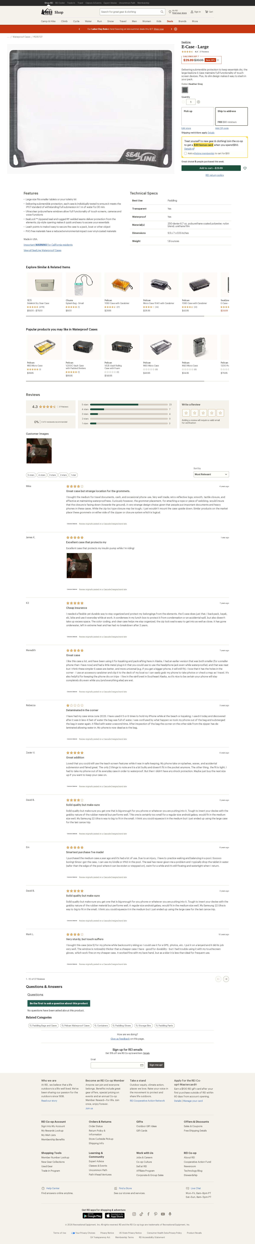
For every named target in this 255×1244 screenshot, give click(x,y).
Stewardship (190, 1175)
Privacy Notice (107, 1233)
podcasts (170, 1214)
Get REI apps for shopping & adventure (104, 1209)
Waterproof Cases (21, 37)
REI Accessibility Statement (152, 1237)
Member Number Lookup (55, 1157)
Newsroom (190, 1166)
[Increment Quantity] (198, 102)
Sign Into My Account (53, 1126)
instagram (134, 1214)
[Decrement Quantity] (184, 102)
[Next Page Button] (226, 979)
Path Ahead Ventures (100, 1174)
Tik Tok (141, 1214)
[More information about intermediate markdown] (218, 60)
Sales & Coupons (193, 1126)
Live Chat (196, 1188)
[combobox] (132, 11)
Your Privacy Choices (85, 1233)
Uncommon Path (98, 1170)
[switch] (31, 475)
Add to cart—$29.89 (211, 168)
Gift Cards (141, 1130)
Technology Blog (193, 1170)
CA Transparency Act (100, 1237)
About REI (189, 1157)
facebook (148, 1214)
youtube (163, 1214)
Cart (211, 11)
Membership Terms (124, 1237)
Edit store (186, 128)
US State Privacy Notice (130, 1233)
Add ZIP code (222, 128)
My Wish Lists (48, 1135)
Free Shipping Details (195, 1130)
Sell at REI (141, 1166)
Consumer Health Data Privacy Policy (164, 1233)
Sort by (197, 468)
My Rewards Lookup (52, 1130)
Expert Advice (96, 1161)
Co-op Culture (144, 1161)
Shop (59, 12)
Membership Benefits (53, 1139)
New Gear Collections (53, 1161)
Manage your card (192, 1100)
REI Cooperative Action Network (147, 1100)
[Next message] (171, 29)
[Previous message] (79, 29)
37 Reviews (63, 407)
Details (211, 132)
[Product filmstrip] (127, 451)
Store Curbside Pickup (101, 1138)
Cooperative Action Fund (197, 1161)
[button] (90, 109)
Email (93, 1059)
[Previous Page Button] (218, 979)
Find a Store (125, 1188)
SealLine (186, 42)
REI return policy (215, 175)
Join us (89, 1108)
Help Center (52, 1188)
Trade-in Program (50, 1170)
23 (127, 404)
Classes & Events (98, 1165)
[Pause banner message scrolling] (175, 29)
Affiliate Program (145, 1170)
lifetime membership (204, 153)
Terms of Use (59, 1233)
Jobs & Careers (144, 1157)
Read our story (49, 1100)
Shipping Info (96, 1143)
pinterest (155, 1214)
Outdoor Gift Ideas (146, 1126)
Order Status (96, 1126)
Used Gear (47, 1166)
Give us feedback (120, 1038)
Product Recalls (194, 1233)
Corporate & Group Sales (150, 1175)
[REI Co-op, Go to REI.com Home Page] (46, 11)
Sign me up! (155, 1064)
